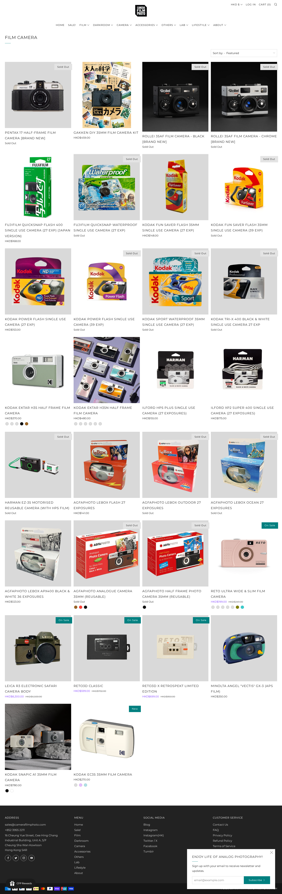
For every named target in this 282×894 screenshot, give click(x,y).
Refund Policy (222, 840)
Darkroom (101, 25)
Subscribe (255, 880)
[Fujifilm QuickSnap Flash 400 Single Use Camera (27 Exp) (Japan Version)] (38, 187)
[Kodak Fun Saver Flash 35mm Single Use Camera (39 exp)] (244, 187)
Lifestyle (199, 25)
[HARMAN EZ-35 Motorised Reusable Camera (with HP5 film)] (38, 465)
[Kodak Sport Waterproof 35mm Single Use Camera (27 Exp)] (175, 281)
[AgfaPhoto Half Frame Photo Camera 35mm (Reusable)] (175, 553)
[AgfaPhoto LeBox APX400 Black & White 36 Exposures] (38, 553)
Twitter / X (150, 840)
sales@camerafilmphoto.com (25, 824)
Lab (182, 25)
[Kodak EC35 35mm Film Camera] (107, 737)
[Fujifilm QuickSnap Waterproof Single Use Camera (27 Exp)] (107, 187)
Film (82, 25)
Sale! (72, 25)
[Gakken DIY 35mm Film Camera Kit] (107, 95)
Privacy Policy (222, 835)
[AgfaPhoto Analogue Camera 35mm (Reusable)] (107, 553)
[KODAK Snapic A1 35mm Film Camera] (38, 737)
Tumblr (148, 851)
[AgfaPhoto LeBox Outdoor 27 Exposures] (175, 465)
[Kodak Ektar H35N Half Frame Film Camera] (107, 370)
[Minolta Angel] (244, 648)
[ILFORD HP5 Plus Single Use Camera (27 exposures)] (175, 370)
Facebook (150, 846)
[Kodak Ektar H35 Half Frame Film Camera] (38, 370)
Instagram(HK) (153, 835)
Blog (146, 824)
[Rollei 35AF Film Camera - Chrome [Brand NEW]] (244, 97)
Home (60, 25)
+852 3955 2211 (15, 830)
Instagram (150, 830)
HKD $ (235, 4)
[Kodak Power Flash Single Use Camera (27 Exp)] (38, 281)
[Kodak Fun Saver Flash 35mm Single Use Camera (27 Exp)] (175, 187)
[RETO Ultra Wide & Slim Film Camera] (244, 553)
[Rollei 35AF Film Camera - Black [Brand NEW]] (175, 97)
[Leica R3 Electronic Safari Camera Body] (38, 648)
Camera (123, 25)
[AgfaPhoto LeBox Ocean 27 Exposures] (244, 465)
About (218, 25)
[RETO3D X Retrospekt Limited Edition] (175, 648)
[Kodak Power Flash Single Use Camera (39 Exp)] (107, 281)
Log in (251, 4)
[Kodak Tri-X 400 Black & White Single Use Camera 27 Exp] (244, 281)
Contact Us (220, 824)
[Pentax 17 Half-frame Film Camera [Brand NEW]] (38, 95)
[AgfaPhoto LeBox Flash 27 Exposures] (107, 465)
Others (167, 25)
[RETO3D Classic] (107, 648)
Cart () (265, 4)
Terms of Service (224, 846)
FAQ (216, 830)
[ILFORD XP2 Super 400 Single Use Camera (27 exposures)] (244, 370)
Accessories (145, 25)
